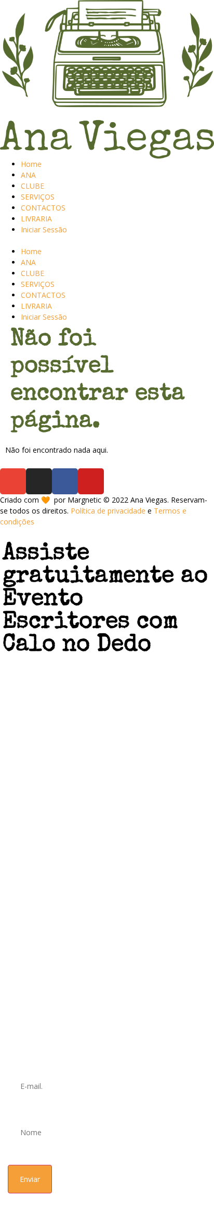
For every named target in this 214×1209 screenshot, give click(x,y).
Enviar (30, 1179)
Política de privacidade (108, 511)
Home (31, 164)
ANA (28, 175)
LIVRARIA (36, 219)
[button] (107, 240)
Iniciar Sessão (44, 229)
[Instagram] (39, 481)
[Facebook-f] (65, 481)
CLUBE (32, 186)
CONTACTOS (43, 208)
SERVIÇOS (38, 197)
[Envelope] (13, 481)
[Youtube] (91, 481)
